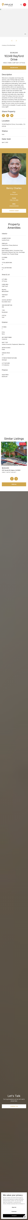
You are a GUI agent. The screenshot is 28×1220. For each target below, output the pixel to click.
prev (12, 40)
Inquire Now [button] (14, 67)
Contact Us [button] (14, 1106)
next (16, 40)
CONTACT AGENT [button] (14, 210)
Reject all (14, 1207)
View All (14, 484)
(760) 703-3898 (14, 200)
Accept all (14, 1215)
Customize (14, 1211)
